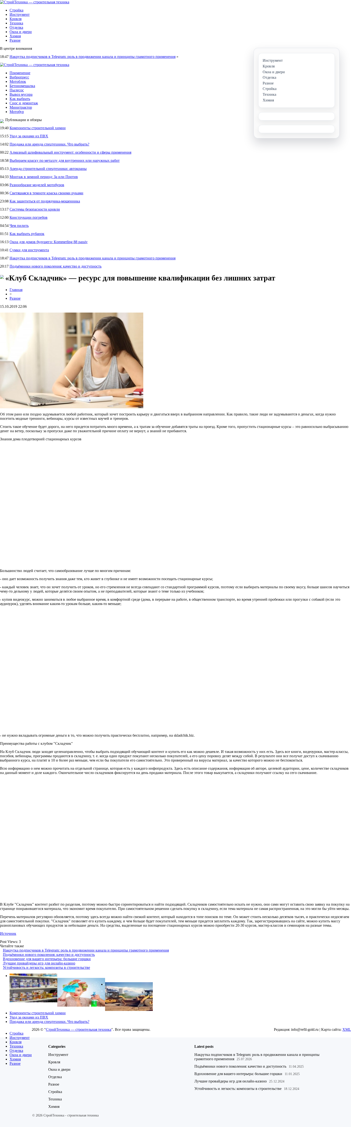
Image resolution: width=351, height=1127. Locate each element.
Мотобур (17, 112)
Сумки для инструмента (29, 250)
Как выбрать (20, 99)
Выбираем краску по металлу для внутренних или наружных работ (65, 160)
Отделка (16, 27)
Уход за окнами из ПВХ (29, 136)
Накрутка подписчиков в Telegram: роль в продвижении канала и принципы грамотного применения (93, 57)
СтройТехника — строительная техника (78, 1029)
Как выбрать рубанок (27, 234)
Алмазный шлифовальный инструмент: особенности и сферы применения (70, 152)
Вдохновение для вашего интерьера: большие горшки (47, 959)
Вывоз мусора (21, 94)
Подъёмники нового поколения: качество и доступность (55, 266)
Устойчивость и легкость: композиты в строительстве (46, 967)
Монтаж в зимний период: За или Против (44, 177)
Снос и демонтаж (24, 103)
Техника (16, 23)
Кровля (15, 19)
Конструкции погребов (29, 217)
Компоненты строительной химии (38, 128)
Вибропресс (19, 77)
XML (346, 1029)
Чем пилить (19, 226)
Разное (15, 40)
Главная (16, 290)
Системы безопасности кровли (35, 209)
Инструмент (20, 14)
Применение (20, 73)
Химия (15, 36)
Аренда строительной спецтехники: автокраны (48, 169)
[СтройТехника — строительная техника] (34, 2)
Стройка (16, 10)
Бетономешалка (22, 86)
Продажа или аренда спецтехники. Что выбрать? (49, 144)
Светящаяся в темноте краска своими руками (46, 193)
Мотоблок (18, 81)
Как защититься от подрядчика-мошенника (45, 201)
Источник (8, 933)
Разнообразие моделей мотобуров (37, 185)
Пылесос (17, 90)
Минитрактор (21, 107)
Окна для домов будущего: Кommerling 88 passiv (49, 242)
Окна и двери (21, 32)
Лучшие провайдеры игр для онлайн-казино (39, 963)
